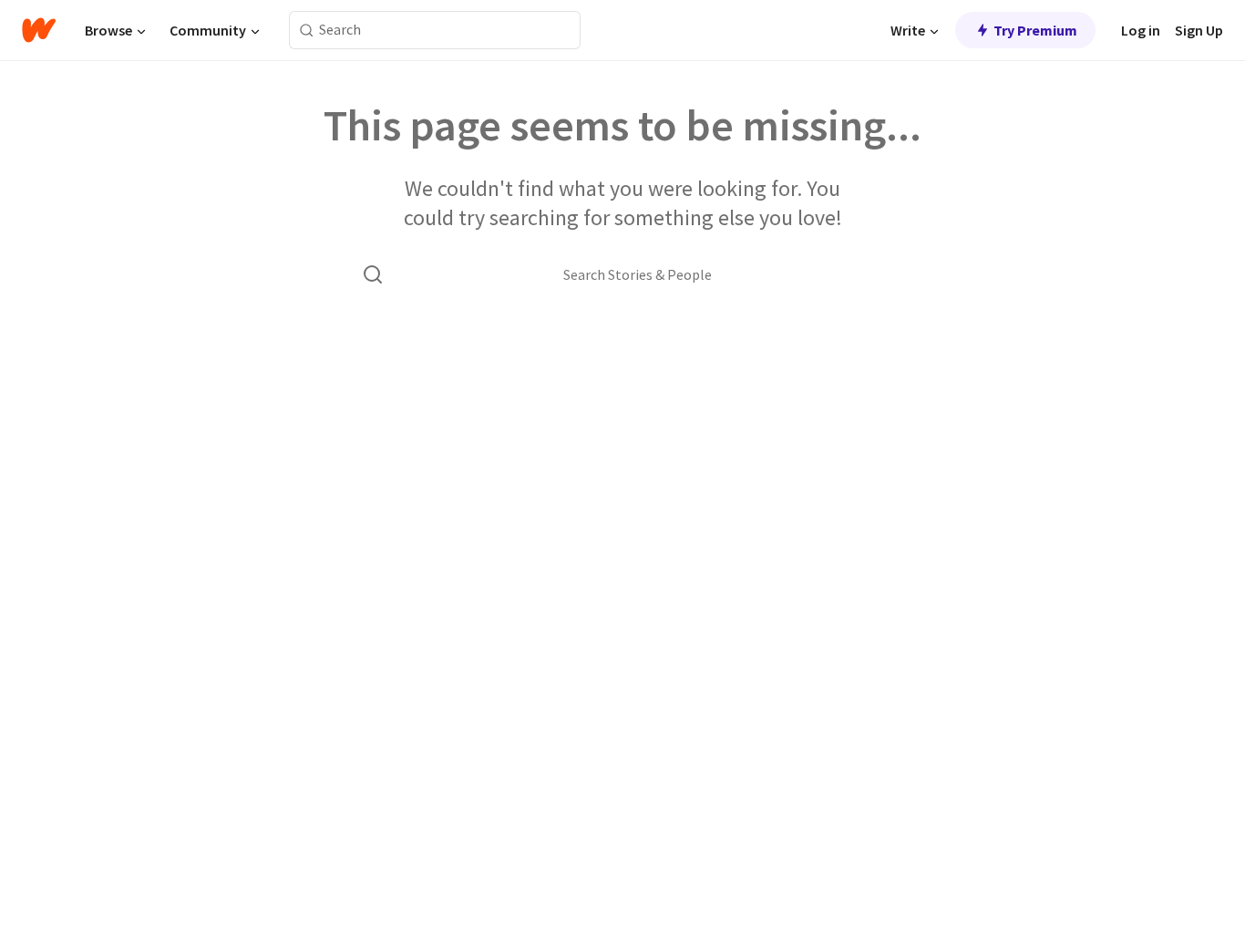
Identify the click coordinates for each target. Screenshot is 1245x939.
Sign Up (1199, 30)
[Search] (306, 30)
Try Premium (1035, 30)
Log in (1140, 30)
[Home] (39, 30)
